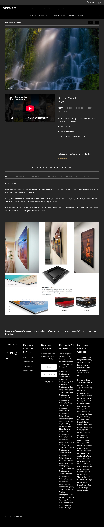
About (71, 15)
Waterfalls (62, 159)
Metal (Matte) (38, 176)
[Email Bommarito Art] (7, 359)
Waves (50, 9)
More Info (62, 112)
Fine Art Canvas (55, 176)
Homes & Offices (60, 15)
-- (52, 15)
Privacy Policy (28, 357)
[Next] (97, 22)
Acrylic (8, 176)
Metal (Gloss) (22, 176)
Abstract (43, 9)
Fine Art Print (72, 176)
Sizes (69, 108)
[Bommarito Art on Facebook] (7, 353)
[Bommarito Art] (10, 8)
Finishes (79, 108)
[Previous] (90, 22)
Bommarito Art (16, 516)
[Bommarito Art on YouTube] (11, 353)
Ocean (56, 9)
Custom (85, 176)
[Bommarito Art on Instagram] (16, 353)
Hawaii (62, 9)
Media (89, 108)
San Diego (35, 9)
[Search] (99, 15)
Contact (83, 15)
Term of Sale (27, 366)
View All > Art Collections (40, 15)
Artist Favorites (84, 9)
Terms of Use (28, 362)
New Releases (71, 9)
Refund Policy (28, 371)
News (77, 15)
